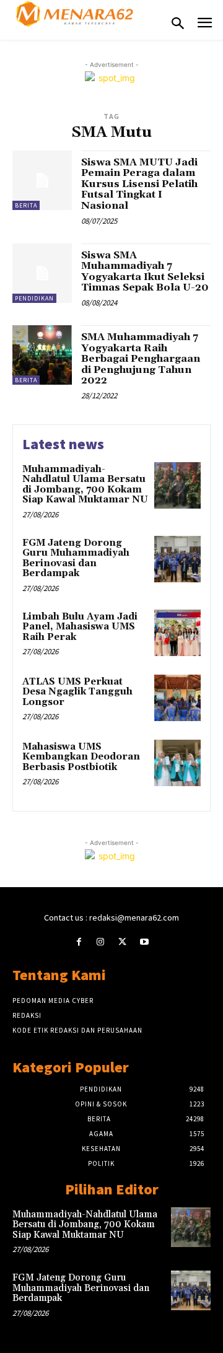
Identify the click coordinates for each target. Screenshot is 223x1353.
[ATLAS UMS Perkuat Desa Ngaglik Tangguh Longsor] (177, 698)
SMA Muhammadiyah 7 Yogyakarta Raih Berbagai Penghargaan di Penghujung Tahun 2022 (140, 359)
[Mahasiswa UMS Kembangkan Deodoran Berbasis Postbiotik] (177, 763)
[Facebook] (79, 942)
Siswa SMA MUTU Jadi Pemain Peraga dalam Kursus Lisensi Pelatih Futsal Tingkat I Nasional (139, 184)
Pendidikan (34, 298)
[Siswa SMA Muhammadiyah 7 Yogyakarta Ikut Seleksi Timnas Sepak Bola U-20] (42, 273)
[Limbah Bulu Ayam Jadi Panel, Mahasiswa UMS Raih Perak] (177, 633)
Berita (26, 205)
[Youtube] (144, 942)
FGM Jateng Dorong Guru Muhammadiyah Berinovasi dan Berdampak (75, 558)
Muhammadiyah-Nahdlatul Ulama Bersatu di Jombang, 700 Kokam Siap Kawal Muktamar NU (85, 484)
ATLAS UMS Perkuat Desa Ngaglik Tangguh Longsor (77, 692)
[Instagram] (100, 942)
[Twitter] (122, 942)
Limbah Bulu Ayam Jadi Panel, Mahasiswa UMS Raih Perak (80, 627)
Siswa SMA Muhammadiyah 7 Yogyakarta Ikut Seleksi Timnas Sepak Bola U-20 (145, 271)
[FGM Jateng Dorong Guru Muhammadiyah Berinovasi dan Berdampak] (177, 559)
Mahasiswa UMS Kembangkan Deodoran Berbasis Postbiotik (81, 757)
